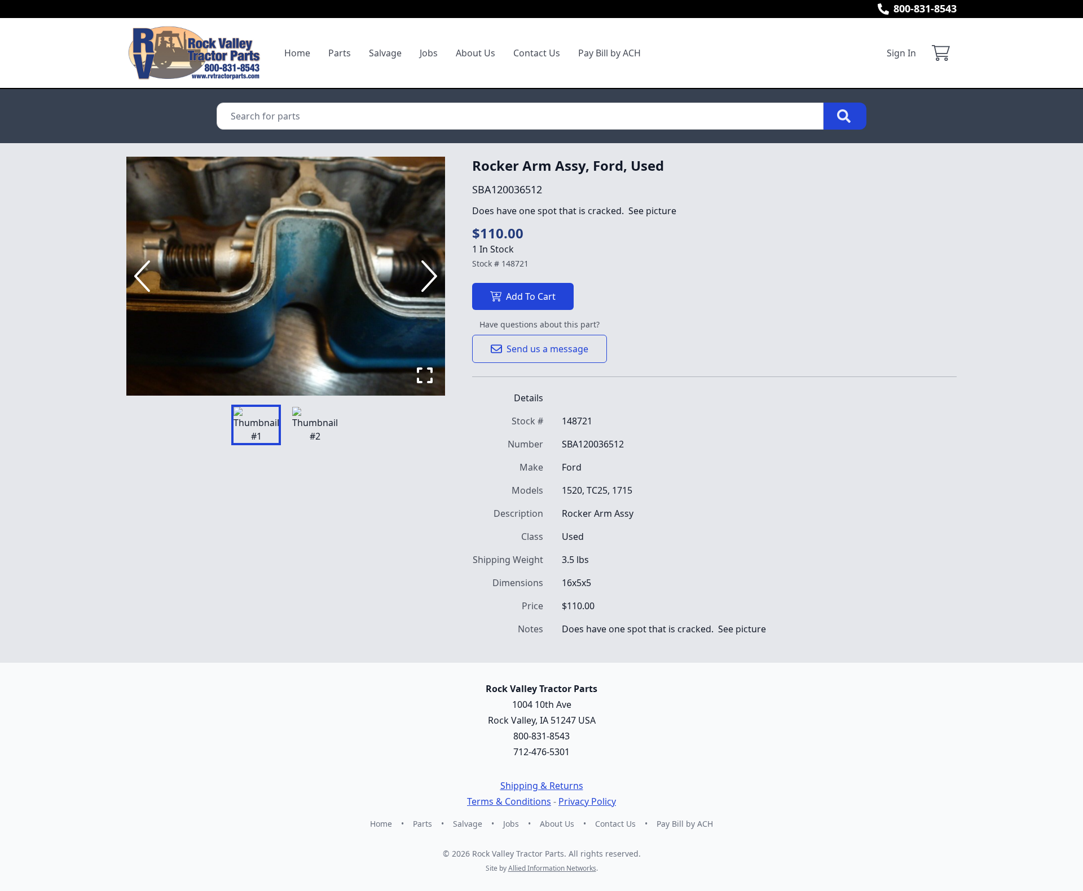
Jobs (429, 53)
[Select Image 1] (256, 425)
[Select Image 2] (315, 425)
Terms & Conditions (509, 801)
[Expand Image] (424, 375)
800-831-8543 (925, 8)
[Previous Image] (144, 276)
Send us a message (547, 349)
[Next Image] (427, 276)
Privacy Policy (587, 801)
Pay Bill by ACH (609, 53)
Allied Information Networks (552, 868)
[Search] (845, 116)
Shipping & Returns (541, 785)
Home (297, 53)
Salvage (385, 53)
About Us (475, 53)
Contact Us (536, 53)
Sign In (901, 53)
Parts (339, 53)
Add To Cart (531, 296)
